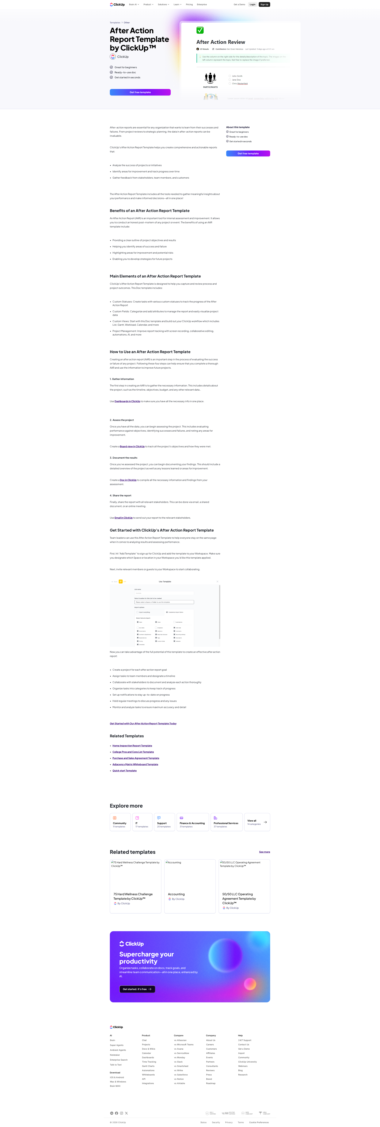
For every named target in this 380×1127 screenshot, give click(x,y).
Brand (209, 1079)
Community (243, 1057)
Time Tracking (149, 1061)
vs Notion (179, 1079)
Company (211, 1035)
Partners (210, 1061)
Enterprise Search (119, 1060)
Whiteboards (148, 1074)
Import (241, 1053)
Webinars (243, 1066)
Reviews (210, 1070)
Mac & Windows (118, 1081)
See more (264, 851)
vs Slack (178, 1061)
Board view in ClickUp (132, 446)
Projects (146, 1044)
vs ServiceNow (181, 1053)
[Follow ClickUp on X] (126, 1113)
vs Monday (179, 1057)
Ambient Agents (118, 1050)
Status (203, 1122)
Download (115, 1072)
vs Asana (178, 1049)
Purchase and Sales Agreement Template (136, 758)
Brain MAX (115, 1086)
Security (216, 1122)
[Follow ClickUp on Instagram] (121, 1113)
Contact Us (243, 1044)
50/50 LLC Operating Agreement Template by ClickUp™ (239, 898)
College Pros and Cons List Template (133, 751)
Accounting (176, 894)
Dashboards (148, 1057)
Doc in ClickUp (128, 479)
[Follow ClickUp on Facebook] (116, 1113)
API (143, 1079)
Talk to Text (116, 1064)
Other (127, 22)
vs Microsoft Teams (184, 1044)
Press (209, 1074)
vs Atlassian (180, 1040)
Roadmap (211, 1083)
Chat (144, 1040)
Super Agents (117, 1045)
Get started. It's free (135, 989)
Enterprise (202, 4)
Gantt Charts (148, 1066)
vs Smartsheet (181, 1066)
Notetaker (115, 1055)
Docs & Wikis (148, 1049)
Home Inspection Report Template (132, 745)
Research (242, 1074)
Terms (241, 1122)
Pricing (189, 4)
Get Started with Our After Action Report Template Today (143, 723)
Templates (115, 22)
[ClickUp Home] (117, 4)
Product (146, 1035)
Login (252, 4)
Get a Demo (244, 1049)
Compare (178, 1035)
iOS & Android (117, 1077)
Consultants (212, 1066)
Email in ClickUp (124, 517)
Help (240, 1035)
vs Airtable (179, 1083)
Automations (148, 1070)
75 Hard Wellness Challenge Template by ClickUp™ (133, 896)
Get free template (140, 92)
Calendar (146, 1053)
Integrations (148, 1083)
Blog (240, 1070)
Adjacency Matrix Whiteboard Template (135, 764)
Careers (210, 1044)
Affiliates (210, 1053)
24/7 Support (244, 1040)
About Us (210, 1040)
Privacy (228, 1122)
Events (209, 1057)
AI (111, 1035)
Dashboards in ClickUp (127, 401)
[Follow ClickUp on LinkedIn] (112, 1113)
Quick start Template (125, 770)
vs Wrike (178, 1070)
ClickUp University (247, 1061)
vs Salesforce (181, 1074)
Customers (211, 1049)
